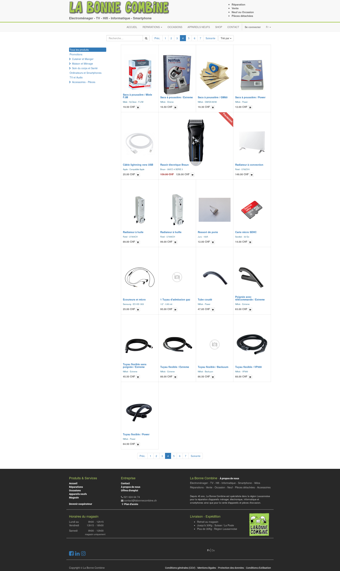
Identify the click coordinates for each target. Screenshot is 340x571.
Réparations (76, 487)
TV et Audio (76, 77)
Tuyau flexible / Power (136, 434)
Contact (125, 483)
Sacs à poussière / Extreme (176, 97)
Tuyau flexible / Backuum (213, 367)
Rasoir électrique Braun (174, 164)
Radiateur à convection (249, 164)
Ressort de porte (208, 232)
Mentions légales (206, 567)
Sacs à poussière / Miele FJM (137, 96)
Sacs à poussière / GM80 (213, 97)
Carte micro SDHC (246, 232)
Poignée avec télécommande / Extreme (250, 298)
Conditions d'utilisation (258, 567)
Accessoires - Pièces (83, 82)
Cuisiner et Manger (83, 59)
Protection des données (231, 567)
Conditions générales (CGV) (180, 567)
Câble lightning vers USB (138, 164)
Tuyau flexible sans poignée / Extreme (134, 365)
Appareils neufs (78, 494)
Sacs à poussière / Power (250, 97)
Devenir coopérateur (80, 504)
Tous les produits (79, 49)
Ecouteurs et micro (134, 299)
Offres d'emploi (129, 490)
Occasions (75, 490)
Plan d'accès (131, 504)
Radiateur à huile (133, 232)
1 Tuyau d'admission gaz (175, 299)
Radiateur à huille (171, 232)
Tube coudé (205, 299)
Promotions (76, 54)
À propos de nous (130, 487)
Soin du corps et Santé (85, 68)
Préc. (157, 38)
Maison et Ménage (82, 63)
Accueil (73, 483)
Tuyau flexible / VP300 (248, 367)
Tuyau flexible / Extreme (174, 367)
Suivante (210, 38)
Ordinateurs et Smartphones (85, 73)
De (213, 550)
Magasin (74, 497)
